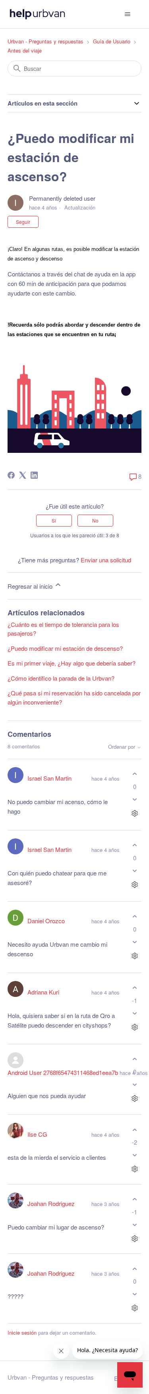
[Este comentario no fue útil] (134, 799)
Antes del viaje (25, 50)
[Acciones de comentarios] (134, 813)
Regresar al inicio (31, 586)
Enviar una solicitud (106, 560)
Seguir (23, 221)
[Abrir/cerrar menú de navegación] (127, 14)
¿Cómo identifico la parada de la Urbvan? (61, 678)
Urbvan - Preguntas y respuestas (45, 41)
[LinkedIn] (34, 475)
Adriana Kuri (43, 992)
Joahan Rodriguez (51, 1203)
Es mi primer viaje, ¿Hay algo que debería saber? (71, 663)
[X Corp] (22, 475)
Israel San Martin (49, 778)
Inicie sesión (22, 1332)
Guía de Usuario (111, 41)
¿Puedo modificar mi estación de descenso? (65, 648)
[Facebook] (11, 475)
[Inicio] (38, 14)
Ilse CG (37, 1134)
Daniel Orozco (46, 920)
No (95, 520)
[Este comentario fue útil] (134, 774)
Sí (54, 520)
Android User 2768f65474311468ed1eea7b (63, 1072)
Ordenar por (122, 747)
